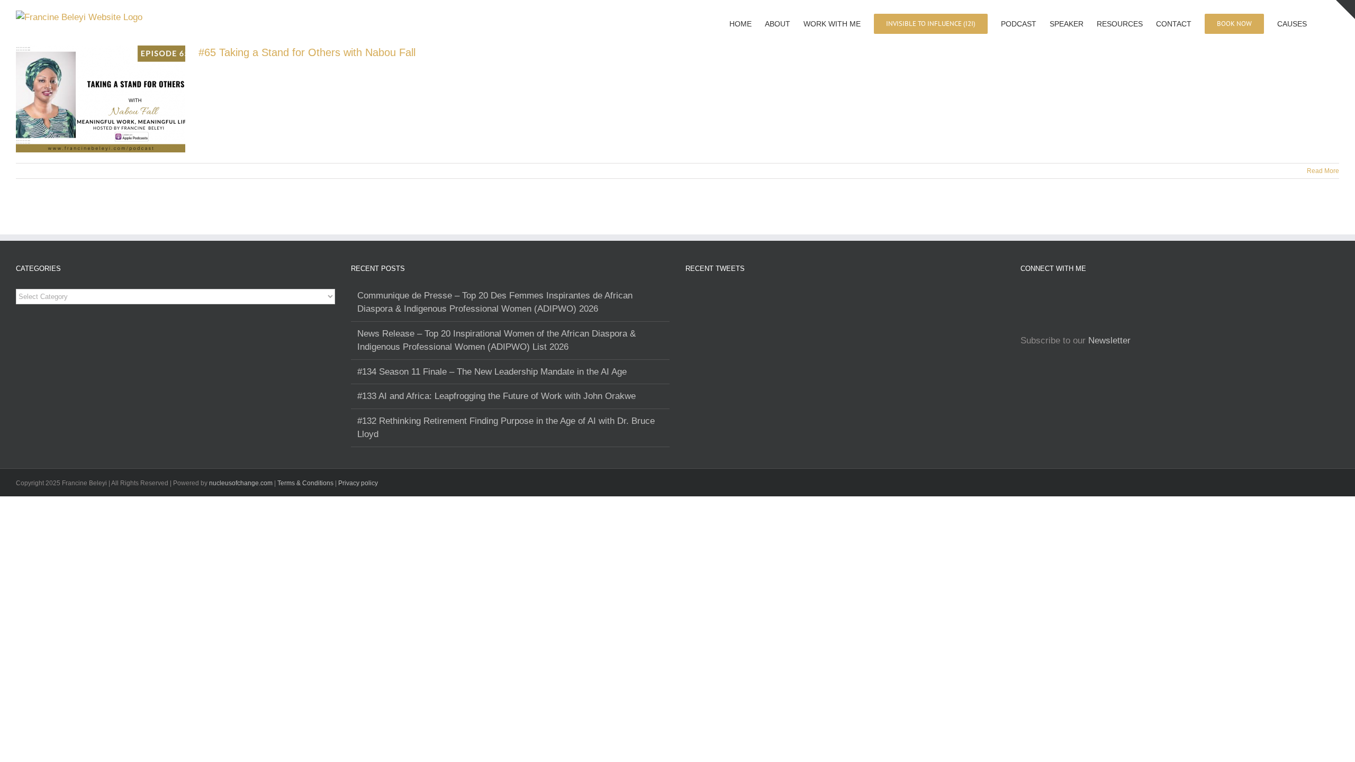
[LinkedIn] (1053, 296)
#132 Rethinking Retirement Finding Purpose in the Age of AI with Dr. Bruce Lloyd (506, 428)
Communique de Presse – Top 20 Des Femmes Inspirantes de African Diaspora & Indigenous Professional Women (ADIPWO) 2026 (495, 302)
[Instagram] (1023, 296)
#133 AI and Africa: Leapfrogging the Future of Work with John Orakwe (496, 396)
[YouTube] (1098, 296)
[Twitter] (1068, 296)
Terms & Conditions (306, 483)
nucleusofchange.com (241, 483)
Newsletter (1109, 340)
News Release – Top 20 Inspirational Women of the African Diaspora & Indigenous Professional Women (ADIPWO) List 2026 (496, 340)
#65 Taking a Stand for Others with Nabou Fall (306, 52)
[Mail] (1083, 296)
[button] (1323, 23)
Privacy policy (358, 483)
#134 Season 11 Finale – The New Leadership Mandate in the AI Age (492, 372)
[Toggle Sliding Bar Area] (1345, 9)
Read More (1323, 171)
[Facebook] (1038, 296)
